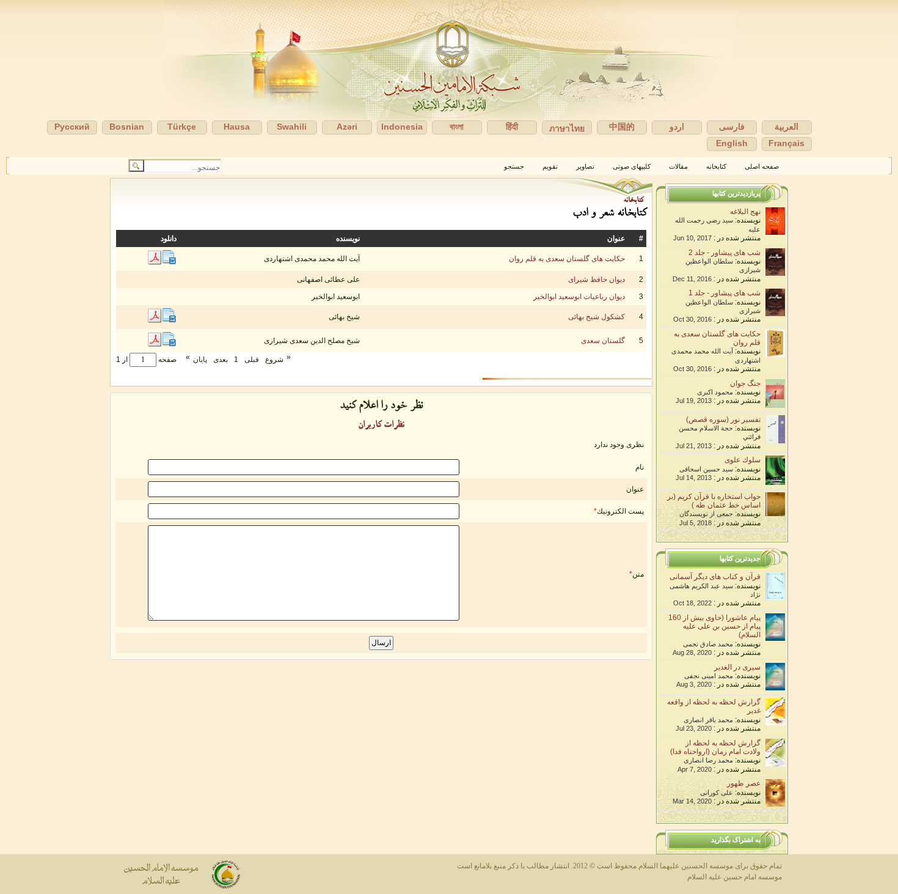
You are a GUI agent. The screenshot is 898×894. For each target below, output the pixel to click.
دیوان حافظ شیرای (596, 279)
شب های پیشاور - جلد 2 (724, 252)
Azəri (347, 126)
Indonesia (402, 126)
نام (639, 467)
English (732, 143)
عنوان (635, 489)
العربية (786, 126)
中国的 (622, 126)
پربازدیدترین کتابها (736, 193)
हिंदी (512, 126)
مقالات (678, 166)
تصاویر (585, 166)
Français (786, 143)
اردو (677, 126)
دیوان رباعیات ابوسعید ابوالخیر (579, 296)
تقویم (550, 166)
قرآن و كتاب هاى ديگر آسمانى (715, 576)
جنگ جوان (745, 383)
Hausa (237, 126)
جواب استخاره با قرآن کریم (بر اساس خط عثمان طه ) (714, 500)
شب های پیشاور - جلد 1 (724, 293)
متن (638, 574)
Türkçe (181, 126)
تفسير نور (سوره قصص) (723, 419)
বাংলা (457, 126)
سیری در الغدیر (737, 667)
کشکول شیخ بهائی (596, 316)
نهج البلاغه (745, 211)
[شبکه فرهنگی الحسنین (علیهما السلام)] (449, 78)
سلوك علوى (743, 460)
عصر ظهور (744, 783)
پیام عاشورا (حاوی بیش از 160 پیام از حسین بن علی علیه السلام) (714, 626)
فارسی (732, 126)
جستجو (514, 166)
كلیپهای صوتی (632, 166)
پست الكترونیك (620, 511)
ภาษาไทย (567, 128)
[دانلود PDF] (154, 262)
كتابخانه (716, 166)
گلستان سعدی (603, 340)
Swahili (292, 126)
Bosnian (126, 126)
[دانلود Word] (169, 262)
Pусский (72, 126)
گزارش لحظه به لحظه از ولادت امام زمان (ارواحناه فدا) (715, 747)
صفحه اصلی (762, 166)
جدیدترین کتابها (740, 558)
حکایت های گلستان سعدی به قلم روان (567, 258)
